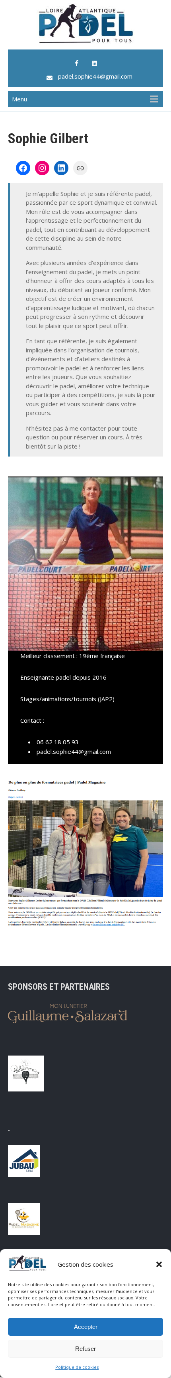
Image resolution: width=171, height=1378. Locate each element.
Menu (19, 99)
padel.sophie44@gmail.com (95, 76)
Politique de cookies (77, 1367)
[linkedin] (94, 63)
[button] (159, 1264)
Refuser (85, 1348)
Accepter (85, 1326)
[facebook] (77, 63)
